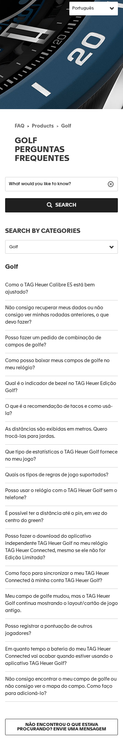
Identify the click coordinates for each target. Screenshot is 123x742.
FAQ (19, 126)
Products (43, 126)
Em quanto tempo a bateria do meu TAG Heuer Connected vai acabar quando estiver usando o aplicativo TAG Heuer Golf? (59, 656)
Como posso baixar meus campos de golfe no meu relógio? (57, 364)
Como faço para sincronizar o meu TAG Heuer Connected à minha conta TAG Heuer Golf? (57, 577)
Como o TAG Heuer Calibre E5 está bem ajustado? (50, 289)
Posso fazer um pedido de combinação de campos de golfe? (53, 341)
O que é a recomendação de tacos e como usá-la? (59, 410)
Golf (66, 126)
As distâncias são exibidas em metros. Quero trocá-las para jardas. (56, 433)
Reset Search (111, 184)
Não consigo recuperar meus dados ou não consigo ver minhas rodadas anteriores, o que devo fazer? (57, 315)
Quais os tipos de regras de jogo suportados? (56, 475)
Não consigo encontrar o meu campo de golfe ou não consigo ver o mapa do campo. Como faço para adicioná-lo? (61, 686)
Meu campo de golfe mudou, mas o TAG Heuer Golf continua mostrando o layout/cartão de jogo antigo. (61, 603)
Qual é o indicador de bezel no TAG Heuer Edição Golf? (60, 387)
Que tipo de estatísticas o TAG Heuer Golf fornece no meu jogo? (61, 456)
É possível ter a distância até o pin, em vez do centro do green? (56, 517)
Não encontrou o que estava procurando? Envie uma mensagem (61, 727)
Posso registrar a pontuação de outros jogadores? (48, 630)
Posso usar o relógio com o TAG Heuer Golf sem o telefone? (61, 494)
